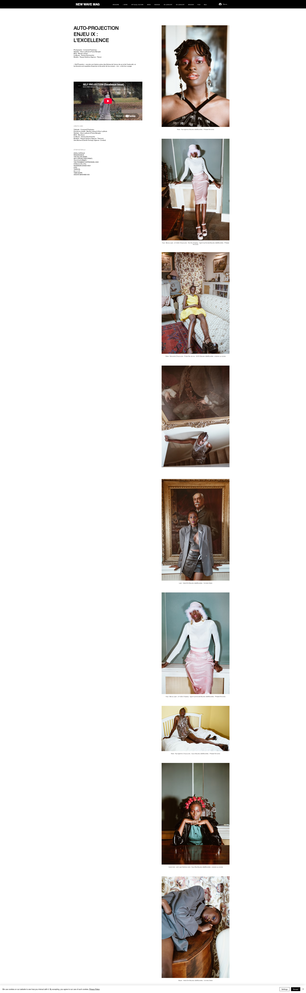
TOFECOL (77, 169)
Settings (284, 989)
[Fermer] (303, 989)
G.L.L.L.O (77, 171)
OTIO (75, 167)
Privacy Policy (94, 989)
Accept (295, 989)
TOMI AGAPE (78, 173)
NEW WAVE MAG (88, 4)
